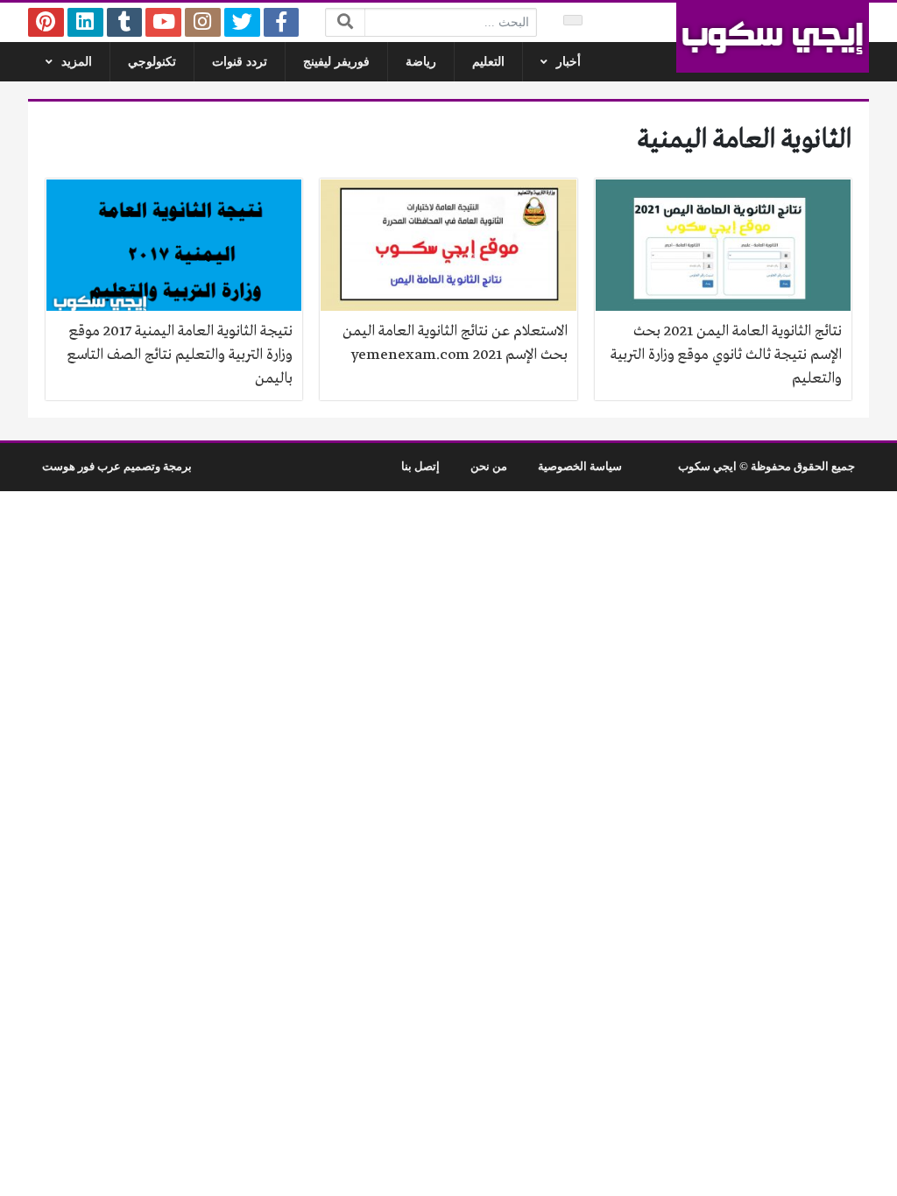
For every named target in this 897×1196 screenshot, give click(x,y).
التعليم (488, 61)
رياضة (421, 61)
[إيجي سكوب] (772, 38)
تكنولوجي (152, 61)
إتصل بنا (420, 467)
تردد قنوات (239, 61)
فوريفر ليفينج (336, 61)
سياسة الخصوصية (580, 467)
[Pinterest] (46, 22)
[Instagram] (203, 22)
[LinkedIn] (85, 22)
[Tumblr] (125, 22)
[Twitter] (242, 22)
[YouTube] (163, 22)
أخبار (568, 61)
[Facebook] (282, 22)
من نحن (488, 467)
